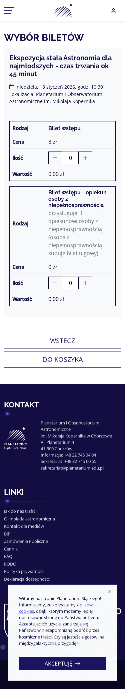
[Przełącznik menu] (9, 11)
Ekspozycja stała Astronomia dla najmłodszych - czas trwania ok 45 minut (60, 66)
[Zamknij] (109, 592)
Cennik (11, 549)
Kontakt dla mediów (24, 526)
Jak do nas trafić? (20, 511)
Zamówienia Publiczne (26, 541)
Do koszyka (62, 359)
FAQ (8, 556)
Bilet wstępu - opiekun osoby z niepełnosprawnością (77, 198)
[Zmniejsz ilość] (55, 158)
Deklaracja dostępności (27, 579)
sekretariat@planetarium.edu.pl (72, 468)
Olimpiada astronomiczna (29, 519)
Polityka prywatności (24, 571)
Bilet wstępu (64, 128)
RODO (10, 564)
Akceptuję (58, 663)
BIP (7, 534)
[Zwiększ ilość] (85, 158)
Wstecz (62, 340)
